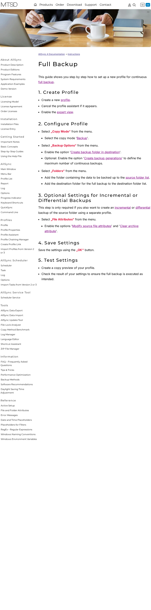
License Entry (8, 129)
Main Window (8, 169)
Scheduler (6, 265)
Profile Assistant (10, 234)
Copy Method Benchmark (15, 329)
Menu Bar (6, 173)
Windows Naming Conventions (18, 434)
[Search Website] (134, 4)
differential (143, 207)
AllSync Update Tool (12, 320)
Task (3, 270)
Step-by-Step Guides (12, 151)
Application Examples (13, 84)
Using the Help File (11, 156)
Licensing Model (10, 101)
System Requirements (13, 79)
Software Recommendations (17, 384)
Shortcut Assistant (11, 344)
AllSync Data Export (12, 310)
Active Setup (8, 405)
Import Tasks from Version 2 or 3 (19, 284)
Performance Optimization (16, 374)
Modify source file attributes (91, 226)
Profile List (6, 178)
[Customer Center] (129, 4)
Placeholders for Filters (13, 424)
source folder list (137, 177)
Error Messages (9, 415)
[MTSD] (9, 5)
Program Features (11, 74)
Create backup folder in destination (95, 152)
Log (3, 188)
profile (65, 100)
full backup (46, 82)
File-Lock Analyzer (11, 324)
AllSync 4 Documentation (51, 54)
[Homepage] (35, 4)
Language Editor (10, 339)
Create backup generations (103, 158)
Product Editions (10, 69)
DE (142, 5)
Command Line (9, 212)
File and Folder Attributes (15, 410)
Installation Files (10, 124)
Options (5, 193)
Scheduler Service (10, 297)
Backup (82, 138)
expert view (65, 112)
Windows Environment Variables (19, 439)
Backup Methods (10, 379)
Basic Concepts (9, 146)
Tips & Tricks (7, 370)
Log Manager (8, 334)
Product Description (12, 64)
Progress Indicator (11, 197)
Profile (4, 225)
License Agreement (11, 106)
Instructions (74, 54)
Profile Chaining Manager (15, 239)
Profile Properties (10, 230)
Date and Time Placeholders (16, 420)
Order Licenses (9, 111)
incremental (123, 207)
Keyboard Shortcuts (12, 202)
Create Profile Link (11, 244)
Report (4, 183)
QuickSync (7, 207)
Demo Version (8, 88)
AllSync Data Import (12, 315)
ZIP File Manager (10, 348)
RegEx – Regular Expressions (16, 429)
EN (148, 5)
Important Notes (10, 141)
